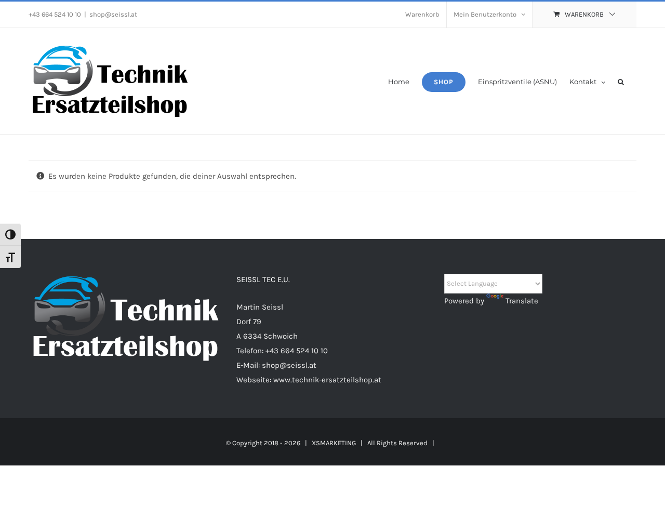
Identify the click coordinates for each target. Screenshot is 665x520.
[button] (621, 81)
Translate (522, 300)
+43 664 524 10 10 (296, 350)
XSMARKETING (334, 443)
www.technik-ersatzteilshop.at (327, 379)
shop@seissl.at (113, 14)
